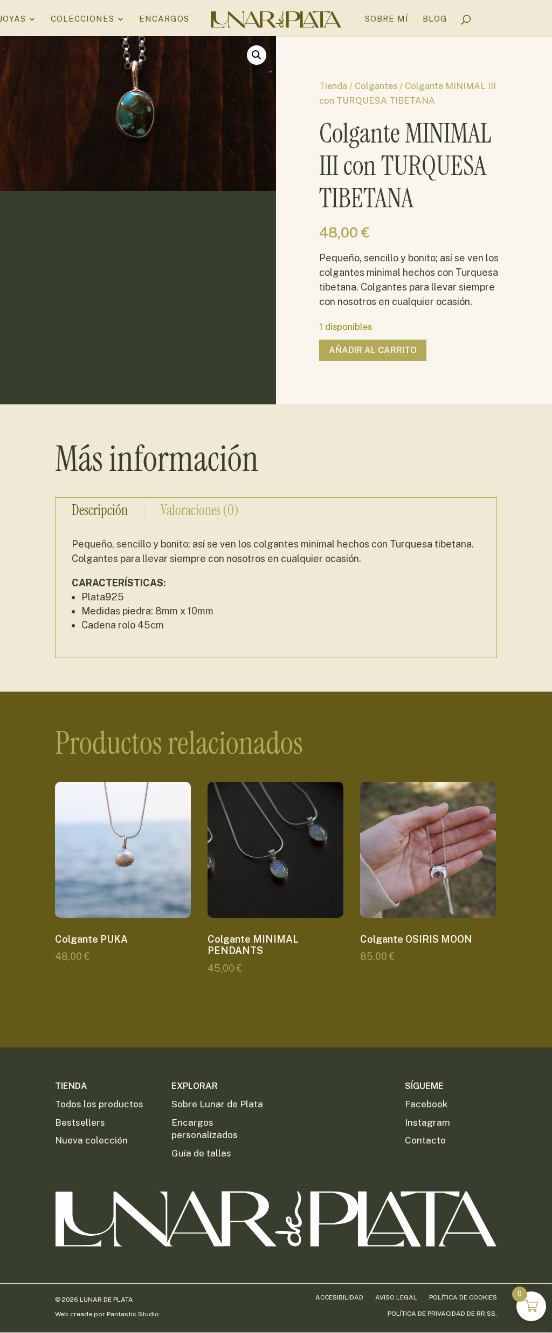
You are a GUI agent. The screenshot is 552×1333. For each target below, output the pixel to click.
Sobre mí (387, 19)
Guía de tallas (201, 1153)
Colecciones (82, 19)
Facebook (426, 1104)
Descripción (100, 510)
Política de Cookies (463, 1297)
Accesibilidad (339, 1297)
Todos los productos (99, 1104)
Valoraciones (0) (200, 510)
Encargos (164, 19)
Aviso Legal (396, 1297)
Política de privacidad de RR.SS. (442, 1313)
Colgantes (376, 85)
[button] (256, 55)
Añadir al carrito (373, 350)
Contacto (425, 1140)
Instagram (427, 1122)
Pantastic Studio (133, 1314)
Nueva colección (91, 1140)
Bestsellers (80, 1122)
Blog (435, 19)
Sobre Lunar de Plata (217, 1104)
